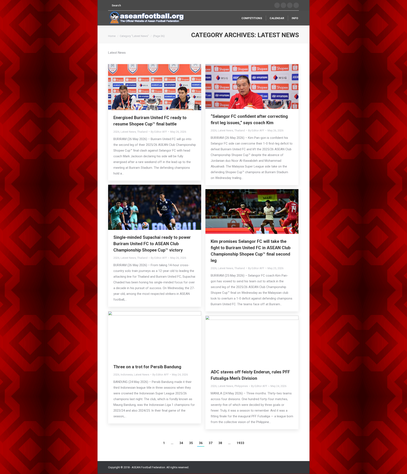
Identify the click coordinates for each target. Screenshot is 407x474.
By (159, 131)
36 (201, 443)
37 (210, 443)
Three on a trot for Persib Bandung (147, 366)
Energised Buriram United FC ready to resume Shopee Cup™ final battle (150, 121)
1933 (240, 443)
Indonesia (127, 374)
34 (181, 443)
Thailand (142, 131)
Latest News (128, 131)
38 (220, 443)
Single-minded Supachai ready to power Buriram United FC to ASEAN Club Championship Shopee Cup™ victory (152, 244)
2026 (116, 131)
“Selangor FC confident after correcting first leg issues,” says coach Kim (249, 119)
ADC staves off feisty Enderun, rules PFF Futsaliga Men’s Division (250, 375)
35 (191, 443)
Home (112, 36)
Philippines (241, 386)
